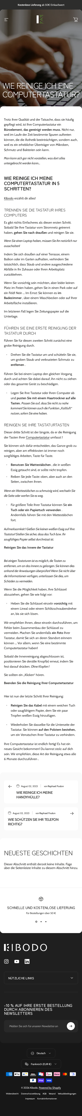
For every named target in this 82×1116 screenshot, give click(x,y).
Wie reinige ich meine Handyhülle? (34, 794)
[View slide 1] (36, 921)
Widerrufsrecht (12, 1093)
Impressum (30, 1098)
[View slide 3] (45, 921)
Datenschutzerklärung (30, 1093)
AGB (44, 1093)
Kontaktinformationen (47, 1098)
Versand (52, 1093)
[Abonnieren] (71, 1026)
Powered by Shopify (50, 1087)
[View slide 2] (41, 921)
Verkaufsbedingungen (67, 1093)
